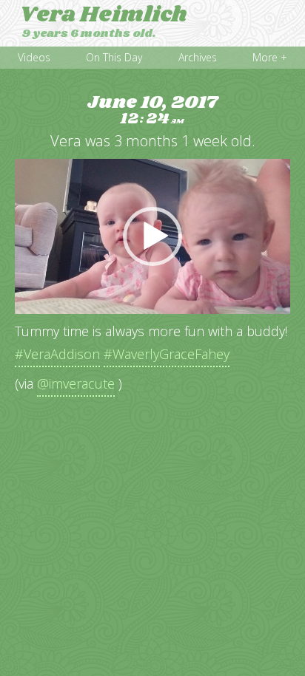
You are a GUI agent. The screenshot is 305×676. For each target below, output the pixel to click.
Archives (197, 57)
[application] (152, 236)
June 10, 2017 (152, 110)
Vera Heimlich (103, 15)
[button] (152, 236)
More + (269, 57)
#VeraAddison (57, 354)
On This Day (114, 57)
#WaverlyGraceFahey (166, 354)
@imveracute (76, 383)
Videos (34, 57)
